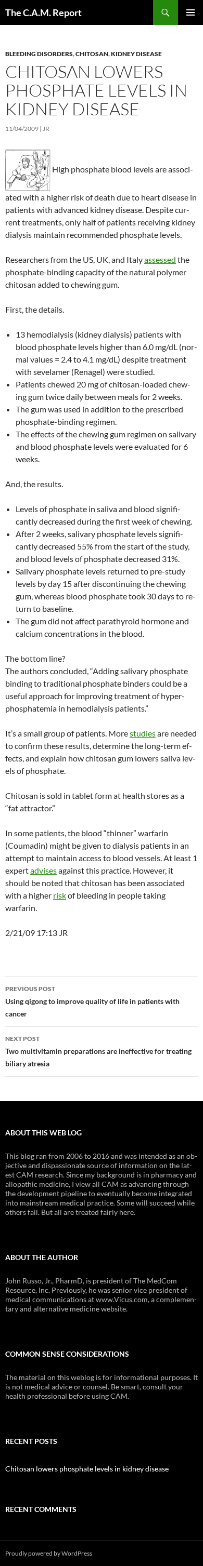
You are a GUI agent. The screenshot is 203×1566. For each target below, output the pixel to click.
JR (46, 128)
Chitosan (91, 54)
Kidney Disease (136, 54)
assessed (160, 259)
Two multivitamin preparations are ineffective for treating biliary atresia (98, 1051)
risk (59, 895)
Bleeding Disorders (39, 54)
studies (143, 733)
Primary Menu (190, 12)
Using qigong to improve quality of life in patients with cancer (92, 1001)
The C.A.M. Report (43, 12)
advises (43, 870)
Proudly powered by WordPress (48, 1553)
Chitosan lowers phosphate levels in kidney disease (87, 1468)
